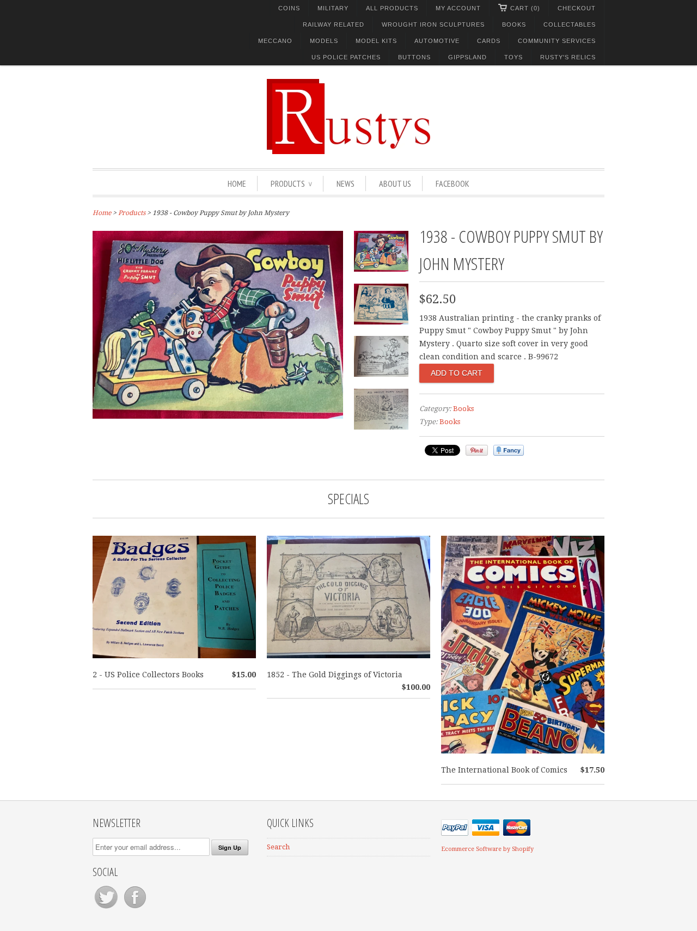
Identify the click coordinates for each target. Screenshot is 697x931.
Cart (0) (525, 8)
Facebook (452, 183)
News (345, 183)
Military (332, 8)
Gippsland (467, 57)
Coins (289, 8)
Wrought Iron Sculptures (433, 24)
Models (324, 41)
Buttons (414, 57)
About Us (395, 183)
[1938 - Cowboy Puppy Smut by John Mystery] (218, 416)
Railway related (333, 24)
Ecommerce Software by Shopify (487, 849)
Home (237, 183)
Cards (488, 41)
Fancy (508, 450)
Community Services (557, 41)
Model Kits (376, 41)
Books (514, 24)
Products (291, 183)
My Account (458, 8)
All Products (392, 8)
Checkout (577, 8)
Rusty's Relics (568, 57)
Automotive (437, 41)
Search (278, 847)
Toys (513, 57)
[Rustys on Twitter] (107, 908)
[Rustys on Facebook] (135, 908)
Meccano (275, 41)
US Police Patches (346, 57)
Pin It (477, 450)
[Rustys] (348, 118)
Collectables (569, 24)
